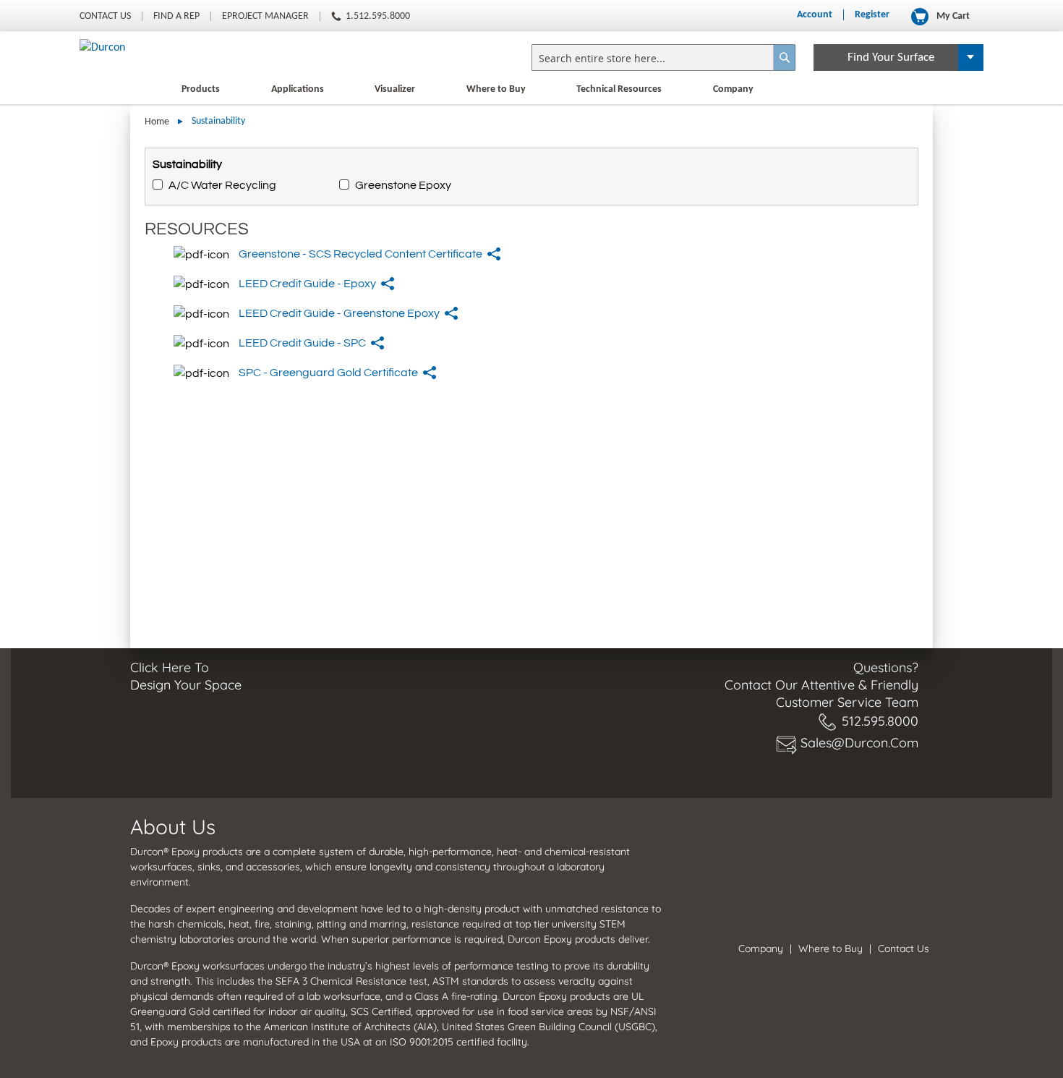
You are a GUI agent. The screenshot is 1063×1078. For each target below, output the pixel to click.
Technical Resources (619, 89)
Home (158, 122)
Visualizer (395, 89)
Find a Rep (176, 16)
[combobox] (663, 57)
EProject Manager (265, 16)
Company (733, 89)
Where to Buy (496, 89)
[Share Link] (495, 253)
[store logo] (102, 47)
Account (814, 14)
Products (201, 89)
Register (872, 14)
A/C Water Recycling (222, 185)
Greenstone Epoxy (403, 185)
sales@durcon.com (859, 742)
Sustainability (187, 164)
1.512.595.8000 (378, 16)
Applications (297, 89)
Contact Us (105, 16)
